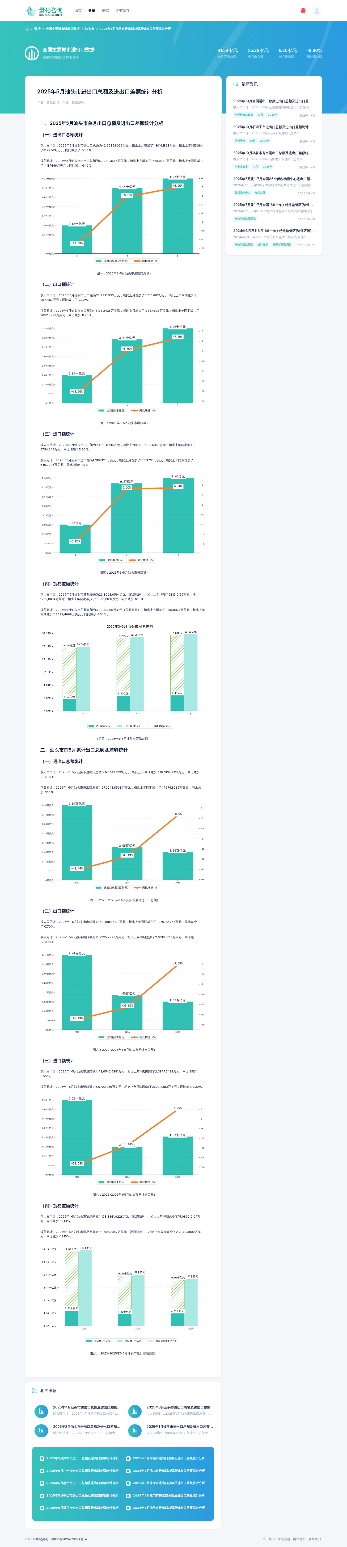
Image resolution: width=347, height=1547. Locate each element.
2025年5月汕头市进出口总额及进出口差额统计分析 (169, 1507)
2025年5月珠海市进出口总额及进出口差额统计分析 (169, 1483)
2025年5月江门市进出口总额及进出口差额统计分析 (169, 1495)
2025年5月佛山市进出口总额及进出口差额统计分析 (169, 1470)
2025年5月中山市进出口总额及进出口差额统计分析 (82, 1495)
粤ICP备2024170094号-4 (69, 1539)
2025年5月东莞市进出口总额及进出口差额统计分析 (169, 1458)
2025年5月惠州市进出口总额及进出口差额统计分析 (82, 1483)
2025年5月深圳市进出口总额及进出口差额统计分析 (82, 1458)
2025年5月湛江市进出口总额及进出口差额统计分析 (82, 1507)
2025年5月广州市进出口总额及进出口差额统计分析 (82, 1470)
